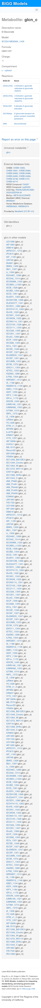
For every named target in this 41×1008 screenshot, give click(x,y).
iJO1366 (10, 241)
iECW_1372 (12, 364)
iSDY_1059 (12, 391)
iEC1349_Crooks (15, 462)
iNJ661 (10, 262)
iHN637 (10, 434)
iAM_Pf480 (12, 480)
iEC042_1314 (13, 278)
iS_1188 (10, 382)
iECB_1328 (12, 287)
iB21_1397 (12, 269)
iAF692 (10, 428)
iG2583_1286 (13, 373)
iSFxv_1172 (12, 398)
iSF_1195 (11, 256)
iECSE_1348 (13, 348)
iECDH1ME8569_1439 (13, 41)
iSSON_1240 (13, 401)
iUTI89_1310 (13, 410)
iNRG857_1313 (14, 379)
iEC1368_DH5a (14, 474)
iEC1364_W (12, 465)
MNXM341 (10, 200)
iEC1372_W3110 (15, 468)
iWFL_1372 (12, 413)
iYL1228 (10, 422)
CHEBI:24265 (12, 176)
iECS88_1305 (13, 342)
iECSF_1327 (12, 351)
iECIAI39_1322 (14, 318)
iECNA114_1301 (14, 321)
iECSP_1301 (13, 358)
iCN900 (10, 496)
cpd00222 (26, 187)
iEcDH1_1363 (13, 296)
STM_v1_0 (12, 425)
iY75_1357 (12, 437)
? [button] (37, 139)
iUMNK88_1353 (14, 407)
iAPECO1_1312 (14, 250)
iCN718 (10, 471)
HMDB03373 (23, 206)
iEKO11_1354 (13, 367)
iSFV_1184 (12, 394)
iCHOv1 (10, 444)
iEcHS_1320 (12, 312)
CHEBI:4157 (24, 178)
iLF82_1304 (12, 376)
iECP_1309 (12, 339)
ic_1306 (10, 272)
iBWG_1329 (12, 265)
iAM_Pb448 (12, 487)
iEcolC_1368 (12, 336)
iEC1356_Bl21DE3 (15, 459)
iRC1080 (10, 953)
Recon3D (11, 450)
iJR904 (10, 419)
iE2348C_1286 (14, 275)
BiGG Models (14, 3)
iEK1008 (10, 453)
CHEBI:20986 (24, 173)
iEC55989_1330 (14, 281)
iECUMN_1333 (14, 361)
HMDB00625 (11, 206)
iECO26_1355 (13, 330)
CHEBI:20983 (24, 170)
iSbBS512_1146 (14, 385)
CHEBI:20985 (12, 173)
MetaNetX (19, 211)
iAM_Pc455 (12, 490)
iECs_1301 (12, 345)
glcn (8, 152)
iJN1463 (10, 499)
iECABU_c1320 (14, 284)
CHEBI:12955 (19, 167)
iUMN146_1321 (14, 404)
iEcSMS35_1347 (14, 355)
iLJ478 (9, 431)
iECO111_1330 (14, 327)
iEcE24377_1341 (15, 302)
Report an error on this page (19, 139)
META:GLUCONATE (22, 195)
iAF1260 (10, 244)
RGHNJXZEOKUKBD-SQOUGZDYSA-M (20, 191)
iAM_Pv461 (12, 484)
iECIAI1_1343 (13, 315)
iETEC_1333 (12, 370)
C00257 (26, 184)
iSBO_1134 (12, 388)
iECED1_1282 (13, 305)
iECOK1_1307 (13, 333)
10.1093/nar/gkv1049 (27, 989)
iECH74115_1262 (15, 308)
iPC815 (10, 253)
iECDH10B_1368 (15, 299)
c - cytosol (7, 70)
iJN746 (10, 259)
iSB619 (10, 247)
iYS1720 (10, 502)
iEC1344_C (12, 477)
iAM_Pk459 (12, 493)
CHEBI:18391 (12, 170)
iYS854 (10, 456)
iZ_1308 (10, 416)
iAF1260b (11, 441)
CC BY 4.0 (28, 211)
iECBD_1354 (13, 290)
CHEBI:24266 (24, 176)
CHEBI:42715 (12, 181)
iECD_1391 (12, 293)
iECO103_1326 (14, 324)
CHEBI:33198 (12, 178)
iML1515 (10, 447)
